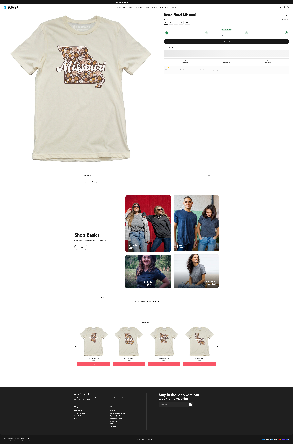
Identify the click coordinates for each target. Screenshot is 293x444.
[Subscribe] (190, 404)
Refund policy (6, 440)
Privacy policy (13, 440)
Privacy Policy (114, 421)
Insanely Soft (133, 246)
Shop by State (78, 410)
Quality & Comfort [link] (211, 282)
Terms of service (20, 440)
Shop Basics (78, 416)
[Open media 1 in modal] (80, 89)
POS (16, 438)
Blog (75, 418)
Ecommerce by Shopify (25, 438)
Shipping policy (28, 440)
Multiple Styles (148, 283)
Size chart (286, 19)
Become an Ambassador (118, 413)
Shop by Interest (79, 413)
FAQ (111, 424)
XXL (187, 22)
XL (181, 22)
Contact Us (114, 410)
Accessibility (114, 426)
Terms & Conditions (116, 416)
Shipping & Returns (116, 418)
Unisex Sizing (180, 246)
